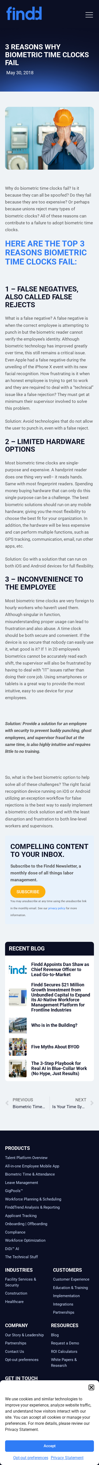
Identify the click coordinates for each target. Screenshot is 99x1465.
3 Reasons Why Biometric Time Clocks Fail (47, 55)
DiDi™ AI (12, 1249)
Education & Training (70, 1287)
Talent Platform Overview (26, 1157)
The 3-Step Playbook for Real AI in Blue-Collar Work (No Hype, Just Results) (59, 1068)
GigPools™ (14, 1191)
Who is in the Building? (54, 1025)
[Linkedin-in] (9, 1423)
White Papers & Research (64, 1362)
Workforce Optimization (25, 1240)
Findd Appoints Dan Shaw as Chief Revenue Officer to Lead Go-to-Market (60, 969)
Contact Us (14, 1351)
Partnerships (63, 1312)
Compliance (15, 1232)
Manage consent (70, 1458)
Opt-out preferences (22, 1359)
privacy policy (56, 908)
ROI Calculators (64, 1351)
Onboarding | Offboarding (26, 1224)
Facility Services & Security (20, 1282)
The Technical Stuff (21, 1257)
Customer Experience (71, 1279)
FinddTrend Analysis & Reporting (33, 1207)
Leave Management (21, 1182)
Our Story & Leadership (24, 1335)
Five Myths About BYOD (55, 1046)
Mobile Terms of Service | (73, 1449)
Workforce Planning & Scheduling (33, 1199)
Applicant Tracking (21, 1215)
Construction (16, 1293)
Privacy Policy (14, 1457)
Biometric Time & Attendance (30, 1174)
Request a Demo (65, 1343)
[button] (89, 14)
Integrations (63, 1304)
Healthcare (14, 1301)
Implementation (66, 1296)
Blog (55, 1335)
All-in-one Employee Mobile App (32, 1166)
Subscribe (27, 891)
